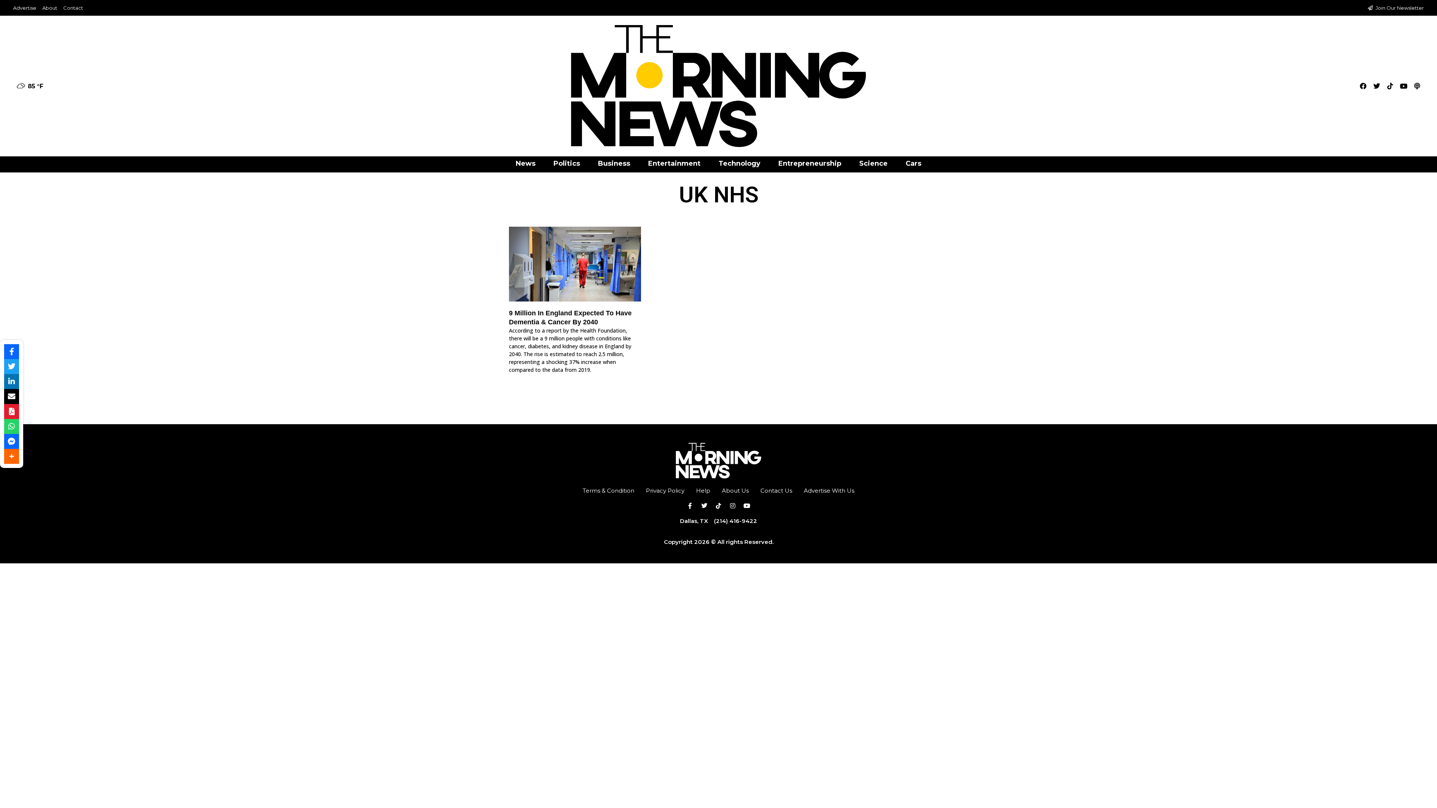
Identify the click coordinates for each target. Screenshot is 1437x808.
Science (873, 163)
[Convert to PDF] (11, 411)
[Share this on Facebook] (11, 351)
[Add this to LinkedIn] (11, 381)
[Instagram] (733, 506)
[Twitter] (1376, 86)
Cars (913, 163)
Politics (566, 163)
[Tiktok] (1390, 86)
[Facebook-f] (690, 506)
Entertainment (674, 163)
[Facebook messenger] (11, 441)
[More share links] (11, 456)
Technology (739, 163)
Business (614, 163)
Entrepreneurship (809, 163)
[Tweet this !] (11, 366)
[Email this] (11, 396)
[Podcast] (1417, 86)
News (526, 163)
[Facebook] (1363, 86)
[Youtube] (1403, 86)
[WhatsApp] (11, 426)
